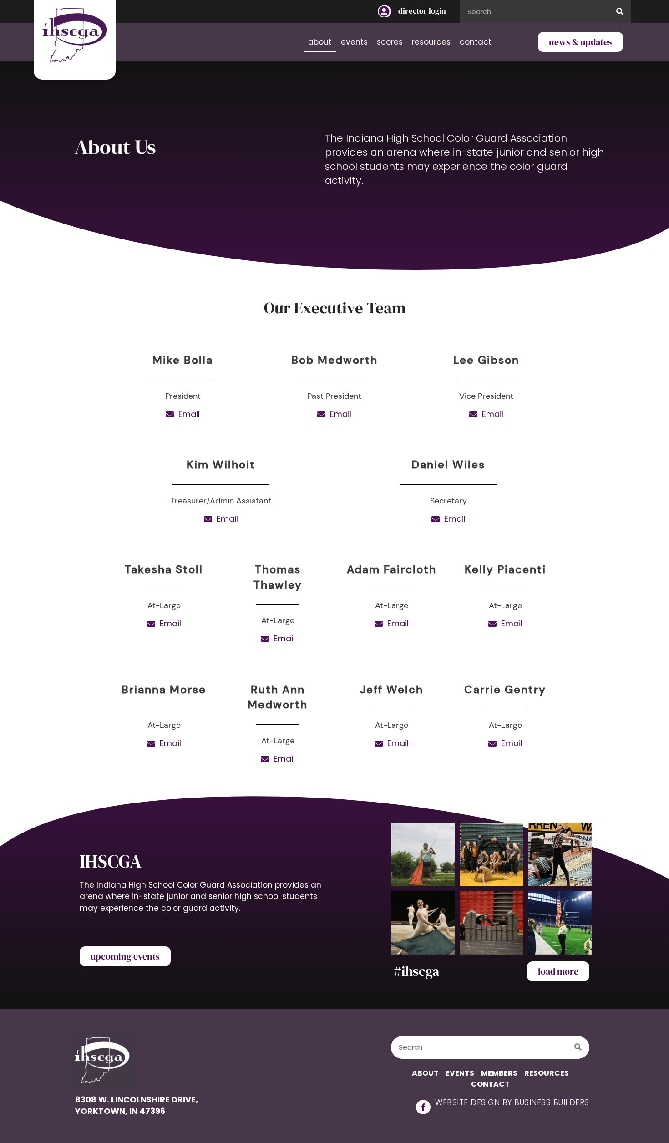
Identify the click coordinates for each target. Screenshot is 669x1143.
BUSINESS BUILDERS (551, 1102)
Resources (431, 41)
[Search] (619, 11)
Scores (390, 41)
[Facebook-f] (423, 1107)
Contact (476, 41)
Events (354, 41)
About (320, 41)
